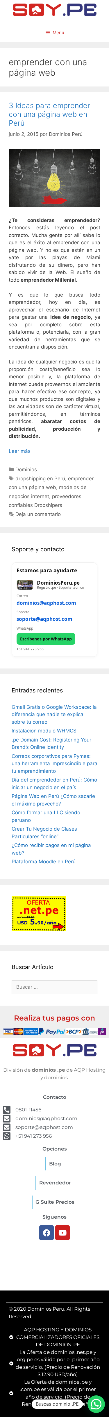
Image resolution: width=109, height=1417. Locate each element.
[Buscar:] (54, 987)
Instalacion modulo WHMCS (44, 731)
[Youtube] (62, 1232)
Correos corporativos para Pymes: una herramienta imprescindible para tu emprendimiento (54, 763)
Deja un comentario (38, 514)
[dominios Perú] (54, 9)
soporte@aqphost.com (44, 619)
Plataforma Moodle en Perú (44, 862)
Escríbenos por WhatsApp (46, 639)
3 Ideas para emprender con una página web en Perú (49, 114)
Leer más (20, 451)
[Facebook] (46, 1232)
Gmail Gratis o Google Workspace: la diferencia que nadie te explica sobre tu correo (54, 714)
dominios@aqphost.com (46, 603)
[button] (96, 1404)
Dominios (26, 469)
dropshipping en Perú (40, 478)
